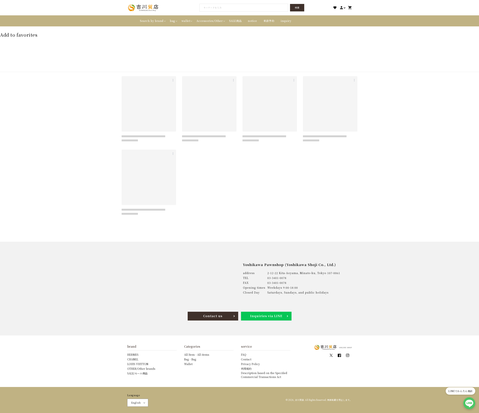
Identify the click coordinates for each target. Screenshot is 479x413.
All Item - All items (196, 354)
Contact (246, 359)
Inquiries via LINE (266, 316)
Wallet (188, 364)
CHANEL (132, 359)
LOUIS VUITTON (137, 364)
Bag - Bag (190, 359)
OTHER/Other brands (141, 369)
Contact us (212, 316)
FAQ (243, 354)
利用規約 (246, 369)
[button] (152, 20)
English (136, 402)
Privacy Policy (250, 364)
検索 (297, 7)
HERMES (132, 354)
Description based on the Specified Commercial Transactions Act (264, 375)
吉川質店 (299, 399)
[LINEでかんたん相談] (469, 403)
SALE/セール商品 (137, 373)
